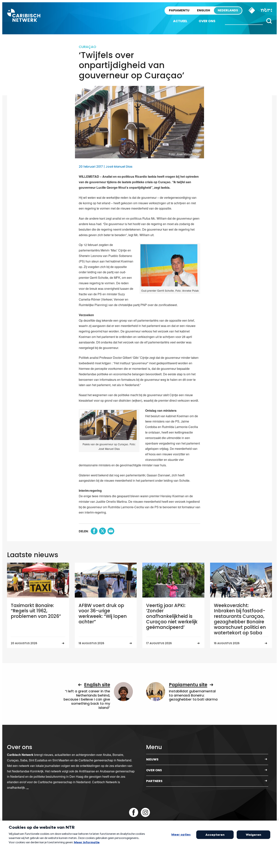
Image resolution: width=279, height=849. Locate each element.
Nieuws (152, 759)
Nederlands (228, 10)
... (27, 787)
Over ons (207, 21)
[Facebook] (133, 812)
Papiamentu (179, 10)
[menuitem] (180, 21)
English (203, 10)
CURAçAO (87, 46)
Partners (154, 781)
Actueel (180, 21)
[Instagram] (145, 812)
